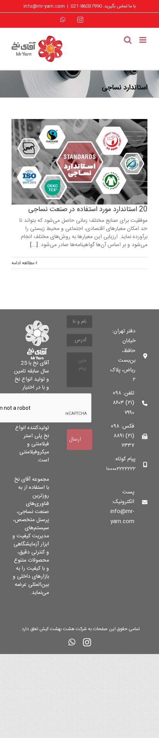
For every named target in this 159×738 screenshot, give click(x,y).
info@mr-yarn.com (44, 6)
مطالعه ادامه (24, 263)
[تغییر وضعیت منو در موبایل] (143, 40)
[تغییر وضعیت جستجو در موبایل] (128, 40)
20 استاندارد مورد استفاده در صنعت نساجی (87, 209)
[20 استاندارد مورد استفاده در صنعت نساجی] (79, 162)
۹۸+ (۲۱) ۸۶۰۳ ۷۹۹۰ (123, 403)
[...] (34, 245)
